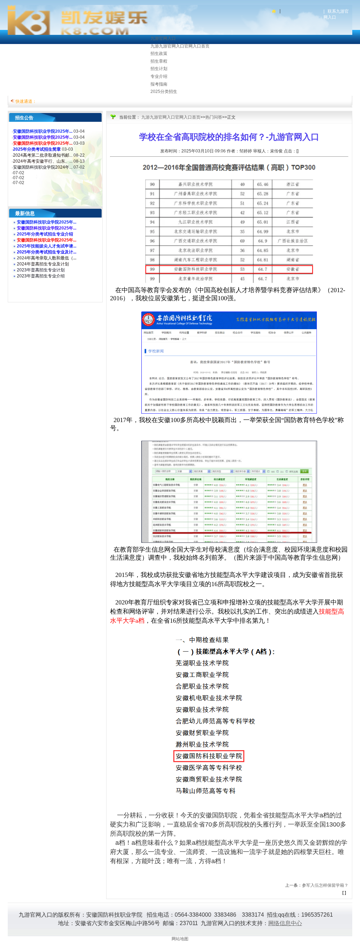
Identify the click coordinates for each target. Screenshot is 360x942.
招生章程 (158, 61)
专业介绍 (158, 76)
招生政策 (158, 53)
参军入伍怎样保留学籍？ (325, 885)
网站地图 (180, 938)
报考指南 (158, 84)
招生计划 (158, 68)
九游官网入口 (163, 38)
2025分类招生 (163, 91)
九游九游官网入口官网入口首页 (180, 46)
